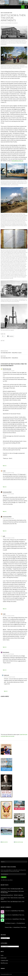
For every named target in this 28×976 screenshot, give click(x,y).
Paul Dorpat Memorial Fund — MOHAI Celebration (12, 895)
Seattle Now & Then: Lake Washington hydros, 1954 (12, 901)
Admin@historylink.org (17, 160)
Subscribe (4, 877)
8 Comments (15, 23)
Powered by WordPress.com (6, 974)
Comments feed (4, 960)
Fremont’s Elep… (8, 927)
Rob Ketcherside (7, 369)
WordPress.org (4, 963)
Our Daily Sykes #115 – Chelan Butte (9, 357)
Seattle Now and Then (6, 12)
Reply (5, 465)
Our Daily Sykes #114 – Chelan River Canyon (11, 351)
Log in (2, 955)
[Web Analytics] (3, 968)
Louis (4, 471)
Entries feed (3, 957)
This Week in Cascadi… (10, 923)
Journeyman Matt (7, 492)
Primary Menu (26, 7)
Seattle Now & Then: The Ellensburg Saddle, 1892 (12, 888)
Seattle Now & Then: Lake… (19, 919)
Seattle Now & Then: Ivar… (18, 914)
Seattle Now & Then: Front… (20, 927)
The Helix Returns (21, 923)
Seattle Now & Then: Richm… (18, 910)
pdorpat (9, 23)
